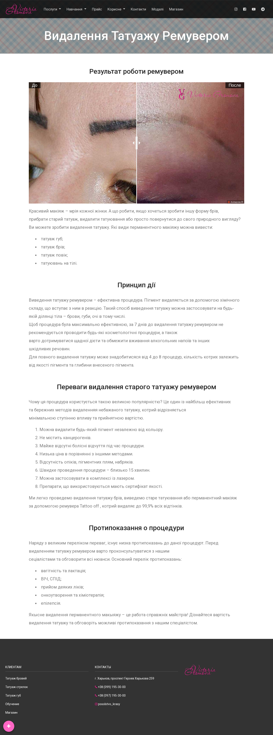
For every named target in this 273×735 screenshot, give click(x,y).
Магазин (176, 9)
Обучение (12, 704)
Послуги (51, 9)
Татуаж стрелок (16, 687)
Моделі (158, 9)
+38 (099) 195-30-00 (112, 687)
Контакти (138, 9)
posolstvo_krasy (109, 704)
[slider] (137, 142)
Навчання (75, 9)
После (235, 85)
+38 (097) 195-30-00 (112, 695)
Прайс (97, 9)
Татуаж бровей (16, 678)
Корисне (114, 9)
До (34, 85)
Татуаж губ (13, 695)
